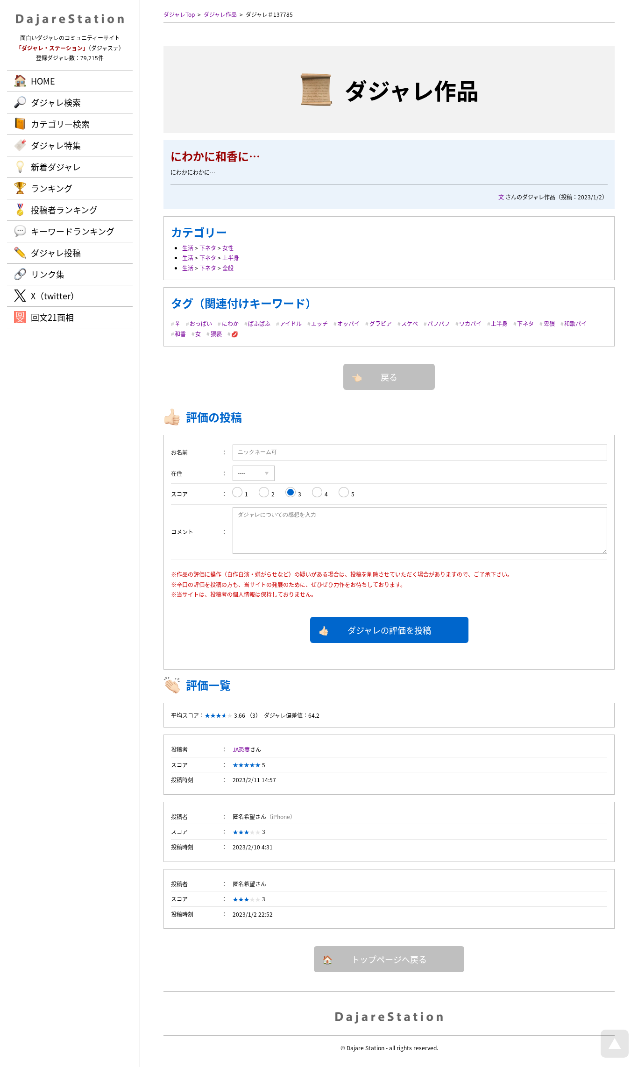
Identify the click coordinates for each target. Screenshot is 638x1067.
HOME (43, 81)
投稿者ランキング (64, 210)
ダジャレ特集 (56, 145)
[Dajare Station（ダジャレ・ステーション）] (389, 1017)
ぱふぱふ (259, 323)
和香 (180, 334)
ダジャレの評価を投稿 (389, 630)
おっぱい (201, 323)
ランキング (51, 188)
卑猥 (549, 323)
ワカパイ (470, 323)
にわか (230, 323)
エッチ (319, 323)
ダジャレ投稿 (56, 253)
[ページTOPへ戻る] (615, 1055)
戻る (389, 377)
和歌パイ (575, 323)
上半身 (230, 257)
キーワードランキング (72, 231)
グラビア (380, 323)
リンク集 (47, 274)
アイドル (291, 323)
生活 (187, 248)
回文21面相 (52, 317)
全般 (228, 268)
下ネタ (207, 248)
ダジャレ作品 (220, 14)
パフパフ (438, 323)
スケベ (409, 323)
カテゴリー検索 (60, 124)
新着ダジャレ (56, 167)
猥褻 (216, 334)
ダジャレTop (179, 14)
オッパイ (348, 323)
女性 (228, 248)
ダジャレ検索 (56, 102)
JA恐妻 (241, 749)
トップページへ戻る (389, 959)
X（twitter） (55, 296)
